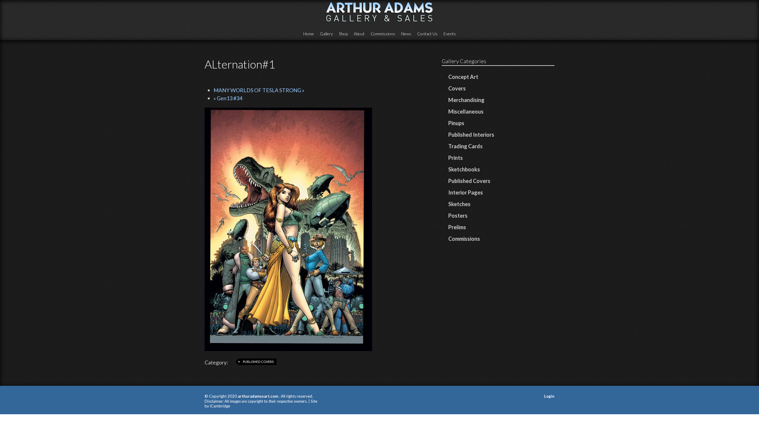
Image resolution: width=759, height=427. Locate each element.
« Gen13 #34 (227, 98)
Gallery (326, 33)
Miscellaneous (466, 111)
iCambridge (220, 406)
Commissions (383, 33)
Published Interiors (471, 134)
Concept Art (463, 77)
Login (549, 396)
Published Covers (258, 362)
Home (308, 33)
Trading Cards (465, 146)
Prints (455, 157)
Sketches (459, 204)
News (406, 33)
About (359, 33)
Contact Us (427, 33)
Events (450, 33)
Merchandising (466, 100)
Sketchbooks (464, 169)
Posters (458, 215)
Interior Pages (465, 192)
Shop (343, 33)
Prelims (457, 227)
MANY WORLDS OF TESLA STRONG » (258, 90)
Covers (457, 88)
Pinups (456, 123)
